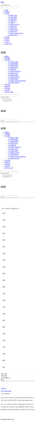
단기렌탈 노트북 (12, 15)
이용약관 (3, 388)
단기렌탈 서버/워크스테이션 (16, 33)
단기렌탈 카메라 (12, 28)
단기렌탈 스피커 (12, 26)
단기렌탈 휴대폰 (12, 31)
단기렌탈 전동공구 (13, 35)
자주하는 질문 (8, 44)
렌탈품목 (6, 12)
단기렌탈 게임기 (12, 21)
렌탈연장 (6, 38)
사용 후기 (7, 42)
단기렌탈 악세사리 (13, 30)
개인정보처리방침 (6, 391)
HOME (6, 10)
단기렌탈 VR (11, 22)
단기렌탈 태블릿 (12, 17)
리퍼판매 (6, 40)
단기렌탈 (6, 13)
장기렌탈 (6, 37)
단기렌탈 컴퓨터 (12, 19)
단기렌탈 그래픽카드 (13, 24)
